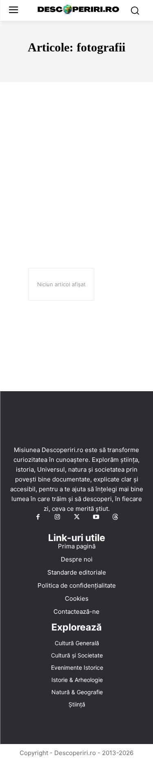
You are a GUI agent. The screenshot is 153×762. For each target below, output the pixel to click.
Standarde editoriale (76, 572)
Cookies (77, 598)
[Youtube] (96, 517)
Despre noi (77, 559)
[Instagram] (57, 517)
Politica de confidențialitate (77, 585)
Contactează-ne (76, 611)
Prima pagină (76, 546)
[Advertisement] (76, 162)
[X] (76, 517)
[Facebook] (38, 517)
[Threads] (115, 517)
